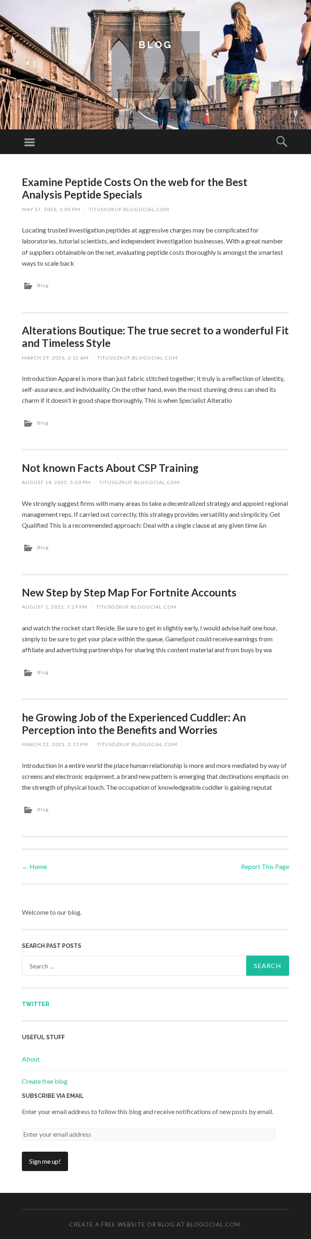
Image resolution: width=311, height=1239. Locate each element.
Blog (155, 45)
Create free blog (45, 1081)
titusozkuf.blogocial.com (129, 209)
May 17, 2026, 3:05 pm (51, 209)
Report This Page (265, 866)
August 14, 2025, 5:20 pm (56, 482)
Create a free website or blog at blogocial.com (154, 1224)
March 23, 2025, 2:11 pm (55, 744)
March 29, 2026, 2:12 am (55, 358)
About (31, 1059)
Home (34, 866)
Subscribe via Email (53, 1096)
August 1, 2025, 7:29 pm (54, 607)
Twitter (35, 1004)
